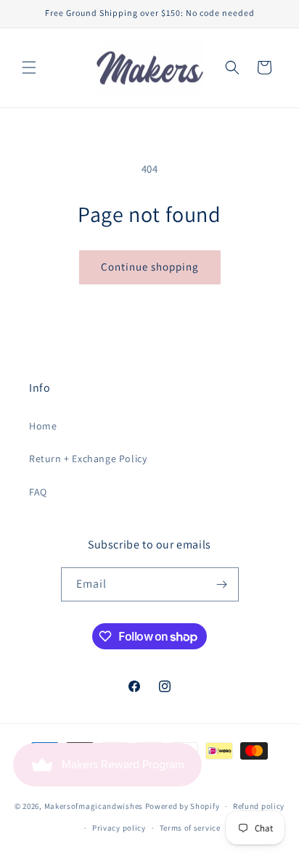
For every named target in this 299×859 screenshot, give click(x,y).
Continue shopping (150, 267)
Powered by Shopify (182, 806)
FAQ (38, 491)
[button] (29, 67)
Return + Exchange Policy (88, 458)
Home (43, 425)
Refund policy (258, 806)
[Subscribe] (222, 584)
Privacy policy (119, 828)
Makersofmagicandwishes (93, 806)
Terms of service (190, 828)
